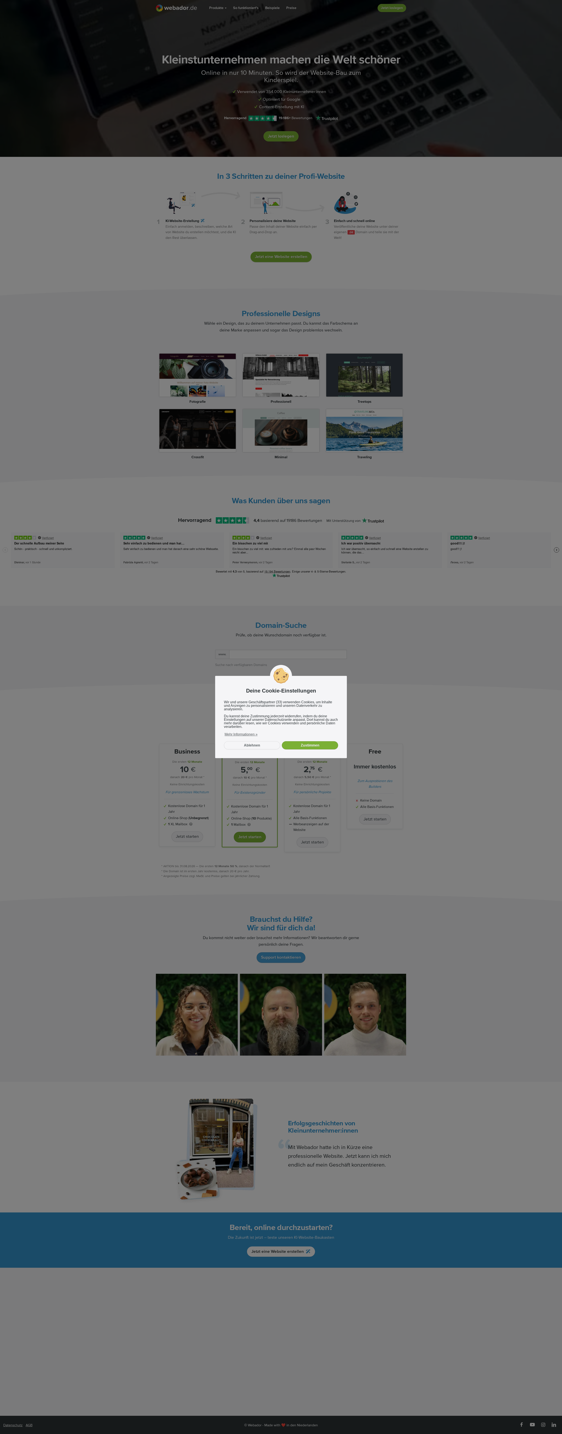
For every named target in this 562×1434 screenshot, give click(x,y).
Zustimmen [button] (310, 745)
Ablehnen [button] (252, 745)
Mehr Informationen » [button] (241, 734)
